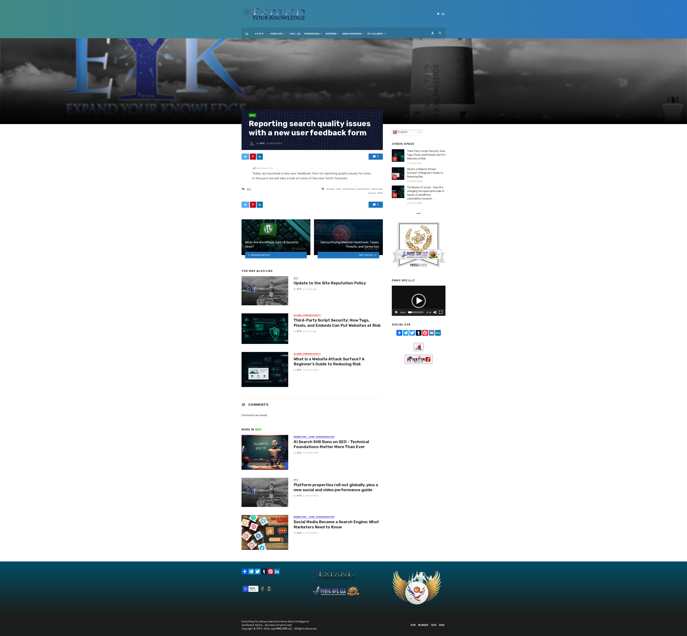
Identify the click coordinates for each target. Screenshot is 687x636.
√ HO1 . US (294, 33)
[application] (418, 301)
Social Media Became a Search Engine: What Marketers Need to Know (336, 524)
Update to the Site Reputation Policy (330, 283)
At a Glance (375, 33)
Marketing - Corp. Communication (314, 437)
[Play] (396, 312)
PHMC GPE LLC (283, 628)
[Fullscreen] (441, 312)
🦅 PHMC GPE (275, 33)
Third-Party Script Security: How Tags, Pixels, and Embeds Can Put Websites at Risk (337, 322)
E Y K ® (259, 33)
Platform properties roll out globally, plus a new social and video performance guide (336, 487)
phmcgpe (378, 189)
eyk (339, 189)
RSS (441, 625)
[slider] (415, 312)
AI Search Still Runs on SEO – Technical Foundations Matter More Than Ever (331, 444)
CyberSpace (312, 33)
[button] (418, 301)
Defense (331, 33)
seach (373, 193)
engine (331, 189)
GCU (434, 625)
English (402, 132)
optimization (364, 189)
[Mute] (435, 312)
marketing (349, 189)
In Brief (423, 625)
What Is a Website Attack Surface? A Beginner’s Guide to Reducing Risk (329, 361)
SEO (252, 115)
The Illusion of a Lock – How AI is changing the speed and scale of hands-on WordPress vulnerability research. (425, 193)
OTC (262, 143)
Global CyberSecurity (307, 315)
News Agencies (351, 33)
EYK (413, 625)
